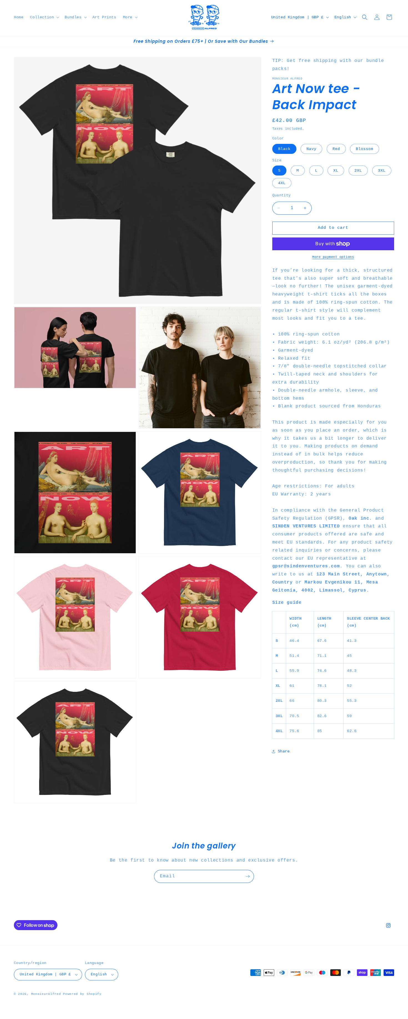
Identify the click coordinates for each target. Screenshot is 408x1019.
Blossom (364, 149)
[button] (44, 17)
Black (284, 149)
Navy (311, 149)
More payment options (333, 257)
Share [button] (284, 751)
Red (336, 149)
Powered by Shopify (82, 994)
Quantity (281, 195)
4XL (282, 183)
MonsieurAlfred (46, 994)
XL (335, 170)
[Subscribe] (247, 876)
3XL (382, 170)
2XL (358, 170)
